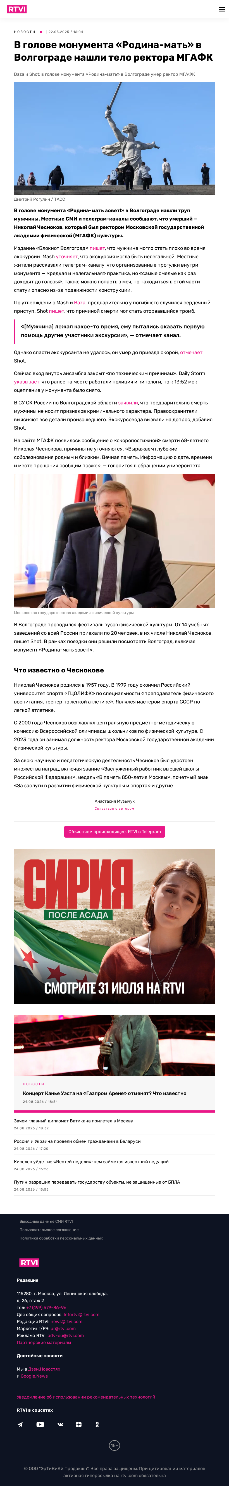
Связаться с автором (114, 808)
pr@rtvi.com (63, 1328)
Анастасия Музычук (115, 801)
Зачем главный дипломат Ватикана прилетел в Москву (73, 1121)
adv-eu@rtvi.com (66, 1335)
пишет (97, 248)
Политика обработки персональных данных (61, 1238)
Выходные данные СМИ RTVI (46, 1221)
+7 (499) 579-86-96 (46, 1307)
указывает (26, 382)
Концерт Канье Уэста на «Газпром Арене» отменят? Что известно (105, 1093)
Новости (25, 32)
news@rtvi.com (66, 1321)
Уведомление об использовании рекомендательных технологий (86, 1397)
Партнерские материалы (44, 1342)
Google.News (34, 1376)
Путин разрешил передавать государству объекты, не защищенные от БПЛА (97, 1182)
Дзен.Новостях (44, 1369)
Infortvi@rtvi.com (81, 1314)
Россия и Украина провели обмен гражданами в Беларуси (77, 1141)
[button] (222, 9)
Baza (79, 303)
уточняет (67, 256)
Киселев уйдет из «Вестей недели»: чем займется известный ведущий (91, 1161)
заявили (128, 403)
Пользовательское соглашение (49, 1229)
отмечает (191, 352)
